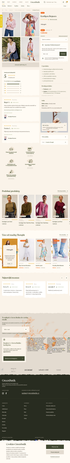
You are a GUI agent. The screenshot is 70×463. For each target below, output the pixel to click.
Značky (22, 6)
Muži (8, 2)
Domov (14, 2)
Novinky (4, 6)
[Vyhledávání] (52, 2)
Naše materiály (11, 178)
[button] (64, 207)
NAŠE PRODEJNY (30, 167)
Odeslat (25, 329)
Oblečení (9, 6)
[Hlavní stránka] (35, 2)
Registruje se (55, 57)
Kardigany (28, 10)
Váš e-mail (7, 329)
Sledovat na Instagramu (11, 358)
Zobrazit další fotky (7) (20, 64)
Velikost (43, 36)
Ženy (3, 2)
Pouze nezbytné (55, 452)
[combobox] (53, 2)
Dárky (20, 2)
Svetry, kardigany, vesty (19, 10)
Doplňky (16, 6)
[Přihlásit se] (63, 2)
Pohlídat (63, 54)
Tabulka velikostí (63, 36)
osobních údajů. (23, 333)
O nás (64, 6)
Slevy (28, 6)
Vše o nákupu (30, 155)
